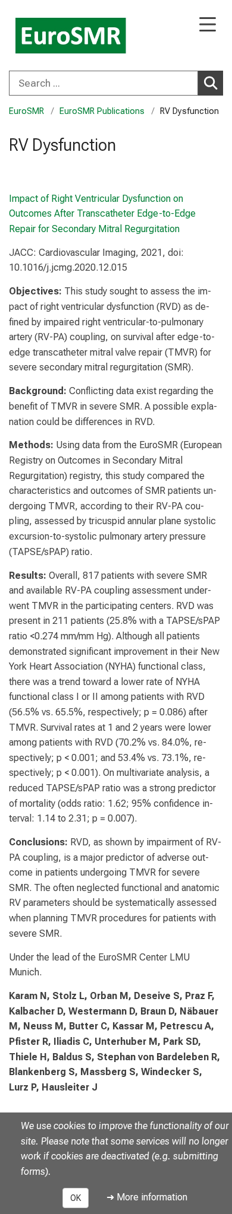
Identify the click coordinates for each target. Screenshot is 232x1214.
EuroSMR (26, 111)
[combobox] (116, 83)
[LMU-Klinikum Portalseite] (50, 36)
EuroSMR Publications (102, 111)
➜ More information (146, 1197)
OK (75, 1198)
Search (210, 83)
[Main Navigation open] (207, 25)
